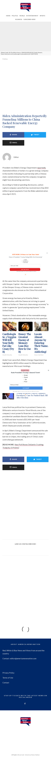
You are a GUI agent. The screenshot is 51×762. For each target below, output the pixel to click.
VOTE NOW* (26, 388)
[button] (25, 372)
